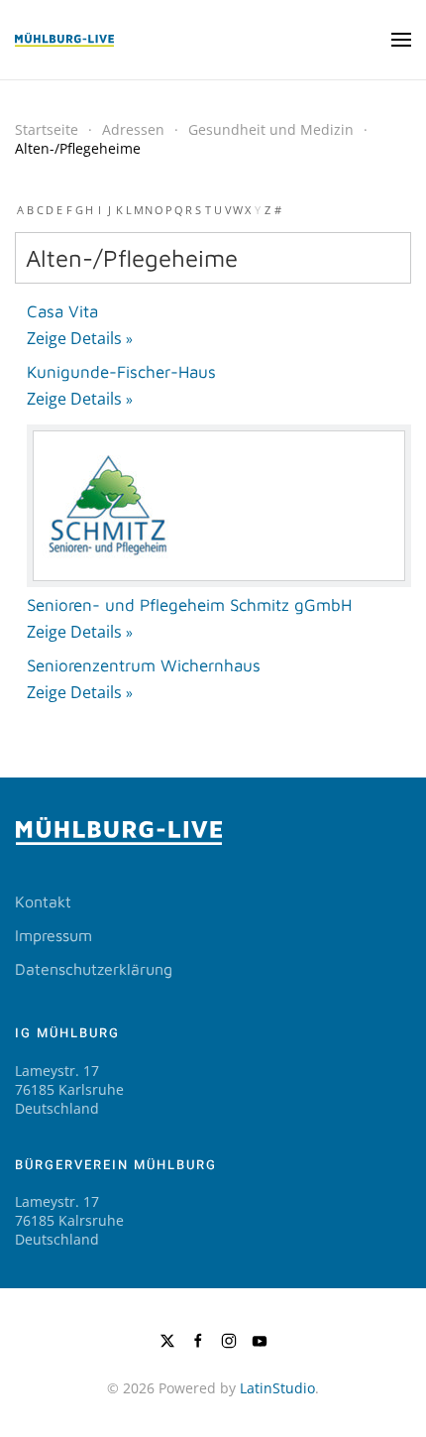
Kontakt (43, 901)
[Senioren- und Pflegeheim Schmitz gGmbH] (219, 505)
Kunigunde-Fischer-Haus (121, 372)
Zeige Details (74, 338)
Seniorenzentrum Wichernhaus (144, 665)
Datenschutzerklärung (93, 969)
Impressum (53, 935)
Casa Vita (62, 311)
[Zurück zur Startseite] (64, 39)
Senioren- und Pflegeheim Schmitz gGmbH (189, 605)
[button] (401, 39)
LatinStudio (277, 1387)
